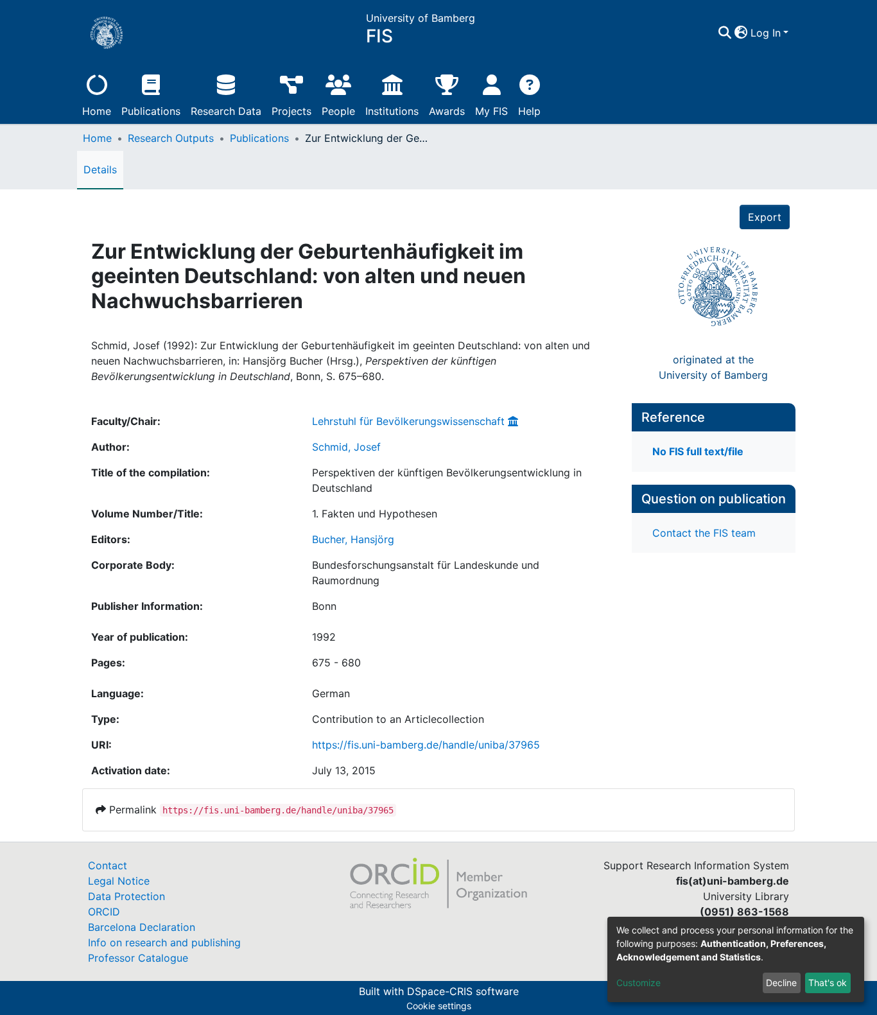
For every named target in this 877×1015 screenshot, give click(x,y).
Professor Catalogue (138, 957)
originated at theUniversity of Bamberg (713, 367)
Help (529, 111)
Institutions (392, 111)
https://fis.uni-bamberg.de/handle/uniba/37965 (426, 744)
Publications (150, 111)
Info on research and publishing (164, 942)
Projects (291, 111)
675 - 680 (336, 662)
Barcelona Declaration (141, 927)
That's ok (827, 982)
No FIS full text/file (697, 451)
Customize (638, 982)
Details (100, 169)
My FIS (491, 111)
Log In (766, 32)
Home (96, 111)
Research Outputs (171, 138)
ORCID (104, 911)
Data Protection (126, 896)
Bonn (324, 606)
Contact (107, 865)
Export (764, 217)
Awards (447, 111)
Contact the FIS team (704, 532)
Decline (781, 982)
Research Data (226, 111)
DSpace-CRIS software (463, 991)
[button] (741, 32)
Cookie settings (438, 1005)
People (338, 111)
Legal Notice (119, 880)
